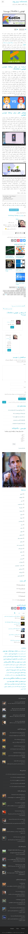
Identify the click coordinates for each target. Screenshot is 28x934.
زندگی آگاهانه (10, 932)
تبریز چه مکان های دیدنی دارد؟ (20, 891)
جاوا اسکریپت (11, 292)
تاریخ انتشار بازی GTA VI (15, 640)
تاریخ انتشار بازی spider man (20, 858)
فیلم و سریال (20, 538)
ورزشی (21, 559)
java (8, 291)
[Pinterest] (24, 233)
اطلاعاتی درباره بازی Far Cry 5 (20, 865)
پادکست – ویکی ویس (18, 566)
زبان (21, 525)
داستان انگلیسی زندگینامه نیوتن (14, 634)
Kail (15, 29)
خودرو (21, 514)
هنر (21, 555)
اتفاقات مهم (15, 651)
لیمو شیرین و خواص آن (8, 309)
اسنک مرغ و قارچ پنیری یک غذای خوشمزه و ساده (16, 410)
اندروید (4, 291)
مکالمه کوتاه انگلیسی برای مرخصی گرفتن (19, 715)
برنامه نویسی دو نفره (8, 43)
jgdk (21, 291)
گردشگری (20, 569)
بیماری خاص (19, 653)
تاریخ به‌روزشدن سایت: (21, 600)
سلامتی (12, 678)
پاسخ (12, 327)
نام (25, 382)
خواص (5, 662)
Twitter (17, 928)
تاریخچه (16, 656)
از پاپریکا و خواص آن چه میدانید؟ (20, 811)
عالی (22, 435)
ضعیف (22, 441)
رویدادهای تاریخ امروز (20, 672)
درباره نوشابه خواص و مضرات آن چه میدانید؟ (18, 794)
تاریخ (15, 653)
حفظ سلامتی (10, 661)
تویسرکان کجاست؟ (22, 883)
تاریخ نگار (21, 656)
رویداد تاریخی (10, 670)
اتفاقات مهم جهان (7, 651)
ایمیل (24, 387)
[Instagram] (18, 233)
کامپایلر (15, 294)
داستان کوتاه (19, 667)
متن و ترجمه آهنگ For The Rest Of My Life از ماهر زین (12, 623)
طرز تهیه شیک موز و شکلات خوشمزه (19, 761)
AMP (24, 45)
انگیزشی (24, 653)
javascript (12, 291)
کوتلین (8, 294)
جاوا (14, 292)
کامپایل (18, 294)
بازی (21, 501)
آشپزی (21, 494)
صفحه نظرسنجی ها (22, 448)
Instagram (12, 928)
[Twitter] (16, 233)
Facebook (23, 928)
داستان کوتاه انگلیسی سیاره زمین (14, 629)
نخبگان (21, 552)
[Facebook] (20, 233)
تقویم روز (17, 662)
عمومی (21, 531)
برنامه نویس (23, 292)
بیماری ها (20, 508)
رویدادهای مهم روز (21, 675)
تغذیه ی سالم (19, 659)
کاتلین (22, 294)
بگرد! (4, 402)
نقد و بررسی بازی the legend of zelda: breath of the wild (16, 850)
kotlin (24, 291)
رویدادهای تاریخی (10, 672)
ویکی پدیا (21, 215)
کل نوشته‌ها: (23, 596)
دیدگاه (25, 364)
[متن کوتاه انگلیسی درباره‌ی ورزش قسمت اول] (22, 617)
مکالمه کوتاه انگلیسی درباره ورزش (19, 420)
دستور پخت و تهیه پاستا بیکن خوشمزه (19, 752)
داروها (21, 518)
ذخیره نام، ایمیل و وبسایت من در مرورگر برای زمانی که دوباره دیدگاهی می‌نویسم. (15, 395)
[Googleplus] (22, 233)
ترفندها (21, 511)
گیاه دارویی (23, 689)
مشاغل (21, 542)
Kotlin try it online (14, 210)
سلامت (21, 528)
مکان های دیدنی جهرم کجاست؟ (20, 899)
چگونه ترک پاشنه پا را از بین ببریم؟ (18, 306)
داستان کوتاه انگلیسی (12, 667)
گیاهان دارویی (20, 576)
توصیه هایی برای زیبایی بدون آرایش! (19, 837)
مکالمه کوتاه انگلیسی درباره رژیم (20, 721)
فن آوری (21, 535)
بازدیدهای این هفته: (21, 585)
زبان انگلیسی (12, 675)
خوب (22, 437)
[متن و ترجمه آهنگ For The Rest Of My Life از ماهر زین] (22, 623)
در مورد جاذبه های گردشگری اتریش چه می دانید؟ (17, 907)
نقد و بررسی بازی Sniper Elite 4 (20, 871)
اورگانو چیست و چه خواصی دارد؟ (20, 802)
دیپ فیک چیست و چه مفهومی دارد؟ (19, 417)
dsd (21, 289)
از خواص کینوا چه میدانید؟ (21, 828)
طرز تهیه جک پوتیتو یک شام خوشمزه (19, 423)
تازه (19, 613)
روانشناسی (20, 521)
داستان (7, 664)
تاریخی (24, 659)
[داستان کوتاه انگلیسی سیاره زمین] (22, 630)
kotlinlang (11, 215)
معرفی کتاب (20, 548)
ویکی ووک (20, 687)
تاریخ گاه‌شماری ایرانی (8, 656)
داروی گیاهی (12, 665)
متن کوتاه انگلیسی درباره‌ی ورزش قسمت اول (12, 616)
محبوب (23, 613)
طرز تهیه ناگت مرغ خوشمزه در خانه (19, 413)
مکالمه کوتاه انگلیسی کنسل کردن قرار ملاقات (18, 708)
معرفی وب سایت (19, 545)
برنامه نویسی (21, 287)
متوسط (22, 439)
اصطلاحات (20, 497)
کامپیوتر (11, 294)
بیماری (22, 654)
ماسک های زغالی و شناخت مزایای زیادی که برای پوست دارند (17, 819)
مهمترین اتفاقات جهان (17, 681)
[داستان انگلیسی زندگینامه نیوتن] (22, 636)
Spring (16, 215)
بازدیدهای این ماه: (22, 589)
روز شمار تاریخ (17, 670)
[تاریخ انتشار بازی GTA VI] (22, 642)
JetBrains (17, 291)
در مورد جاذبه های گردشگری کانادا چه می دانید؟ (18, 916)
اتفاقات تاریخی (20, 651)
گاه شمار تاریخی (14, 686)
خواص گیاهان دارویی (21, 664)
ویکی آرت (20, 562)
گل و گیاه (20, 572)
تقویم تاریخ (12, 659)
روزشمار (24, 670)
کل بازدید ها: (22, 592)
